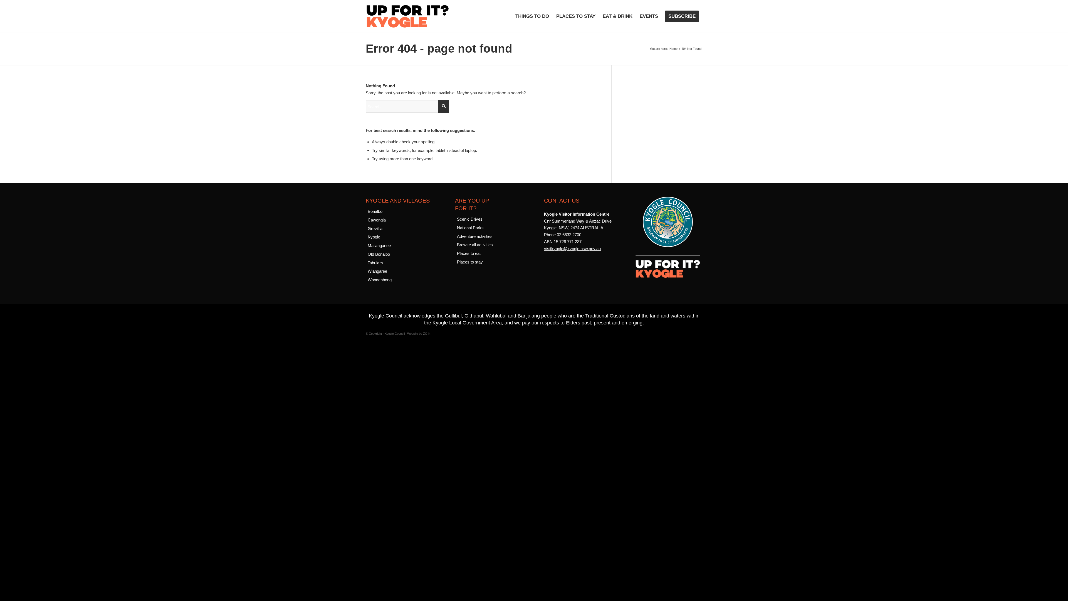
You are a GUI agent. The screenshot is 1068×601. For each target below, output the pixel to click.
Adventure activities (475, 236)
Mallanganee (379, 245)
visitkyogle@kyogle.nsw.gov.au (572, 248)
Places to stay (470, 262)
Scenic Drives (470, 219)
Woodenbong (380, 279)
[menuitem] (532, 16)
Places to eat (469, 253)
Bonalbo (375, 211)
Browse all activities (475, 244)
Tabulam (375, 262)
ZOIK (426, 333)
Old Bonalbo (379, 254)
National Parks (470, 227)
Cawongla (377, 220)
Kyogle (374, 237)
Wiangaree (377, 271)
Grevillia (375, 228)
